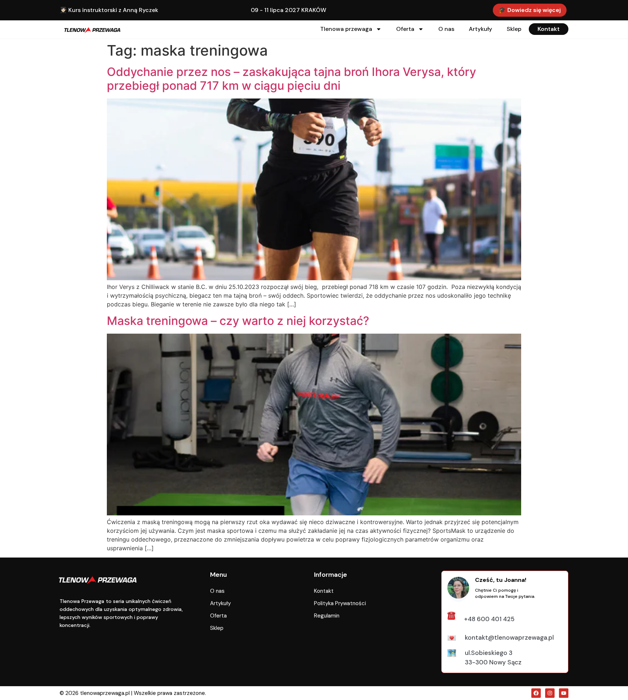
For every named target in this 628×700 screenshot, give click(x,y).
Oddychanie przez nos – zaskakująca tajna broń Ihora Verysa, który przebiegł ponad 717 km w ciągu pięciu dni (291, 79)
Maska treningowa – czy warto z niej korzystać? (238, 321)
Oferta (405, 29)
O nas (446, 29)
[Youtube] (563, 693)
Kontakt (549, 29)
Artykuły (480, 29)
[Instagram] (550, 693)
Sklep (514, 29)
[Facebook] (536, 693)
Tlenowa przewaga (346, 29)
